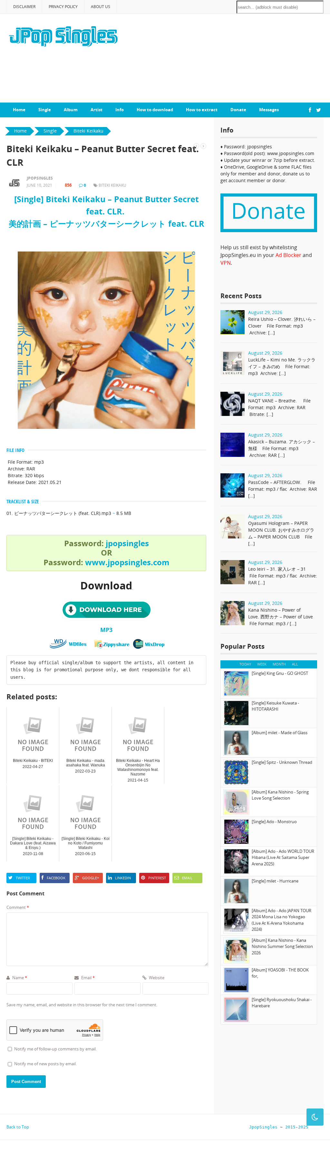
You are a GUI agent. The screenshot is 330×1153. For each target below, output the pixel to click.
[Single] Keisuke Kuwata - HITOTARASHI (275, 706)
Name (19, 978)
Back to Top (17, 1127)
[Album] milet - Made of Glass (279, 732)
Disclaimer (24, 6)
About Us (100, 6)
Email (187, 877)
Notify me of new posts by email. (45, 1064)
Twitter (23, 877)
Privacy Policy (63, 6)
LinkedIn (123, 877)
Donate (238, 110)
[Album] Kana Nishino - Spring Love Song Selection (280, 795)
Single (44, 110)
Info (119, 110)
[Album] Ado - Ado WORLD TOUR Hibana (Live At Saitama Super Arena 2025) (283, 857)
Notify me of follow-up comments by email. (55, 1049)
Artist (96, 110)
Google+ (90, 877)
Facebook (56, 877)
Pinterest (157, 877)
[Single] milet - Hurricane (275, 881)
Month (279, 664)
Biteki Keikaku (112, 185)
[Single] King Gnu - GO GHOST (280, 673)
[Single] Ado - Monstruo (274, 821)
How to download (155, 110)
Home (19, 110)
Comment (17, 907)
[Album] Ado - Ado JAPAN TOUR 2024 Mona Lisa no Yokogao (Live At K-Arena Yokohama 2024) (281, 920)
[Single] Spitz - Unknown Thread (282, 762)
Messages (269, 110)
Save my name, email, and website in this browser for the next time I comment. (81, 1005)
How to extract (202, 110)
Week (262, 664)
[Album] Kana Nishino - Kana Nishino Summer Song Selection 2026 (282, 946)
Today (245, 664)
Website (156, 978)
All (295, 664)
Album (71, 110)
